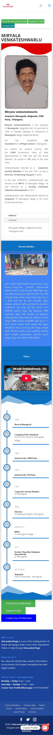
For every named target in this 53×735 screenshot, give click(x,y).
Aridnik (4, 644)
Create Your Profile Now (19, 618)
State (9, 708)
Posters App (29, 705)
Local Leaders (37, 708)
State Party (21, 708)
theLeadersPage (20, 724)
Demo (42, 705)
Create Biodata (12, 705)
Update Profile (36, 21)
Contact (12, 220)
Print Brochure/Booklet (14, 21)
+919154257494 (40, 687)
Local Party (19, 711)
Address (12, 215)
